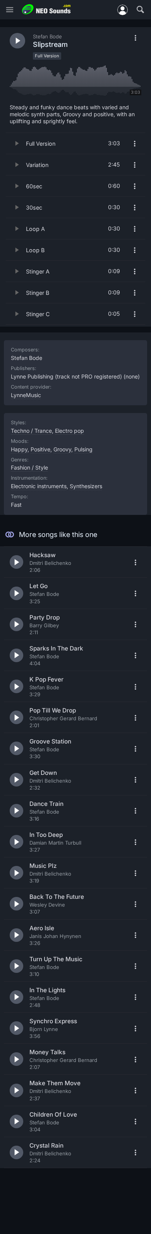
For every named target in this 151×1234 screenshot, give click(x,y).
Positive (40, 449)
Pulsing (83, 449)
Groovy (62, 449)
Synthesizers (86, 486)
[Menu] (9, 9)
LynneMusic (26, 395)
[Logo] (46, 9)
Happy (19, 449)
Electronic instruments (39, 486)
